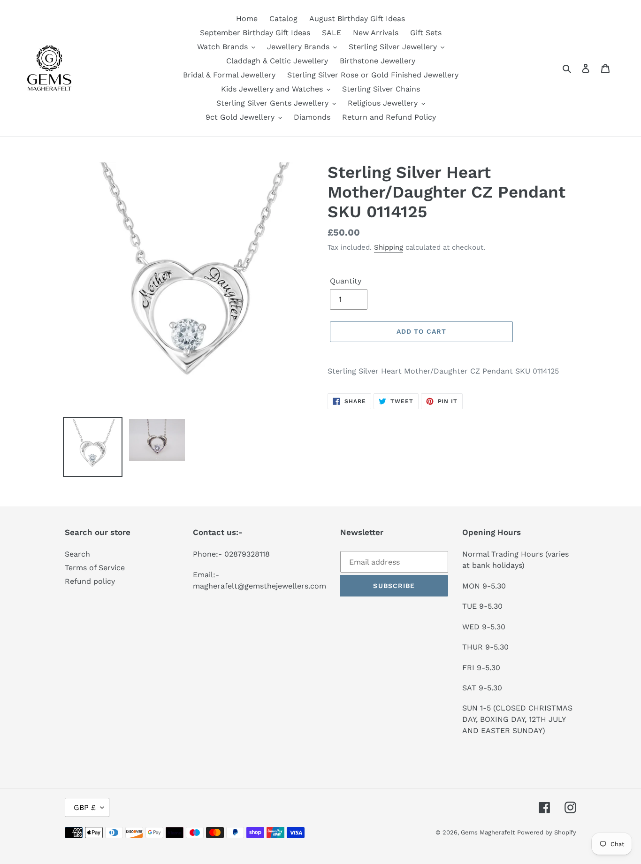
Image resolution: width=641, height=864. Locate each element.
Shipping (388, 247)
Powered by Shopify (546, 832)
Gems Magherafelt (488, 832)
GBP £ (85, 807)
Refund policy (90, 581)
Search (77, 554)
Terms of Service (95, 567)
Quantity (345, 280)
